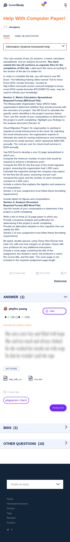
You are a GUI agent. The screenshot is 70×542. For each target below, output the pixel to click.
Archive (11, 508)
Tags (9, 513)
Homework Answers (17, 503)
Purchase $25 (58, 408)
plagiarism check (16, 400)
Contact (11, 522)
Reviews (11, 517)
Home (10, 499)
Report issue (60, 281)
